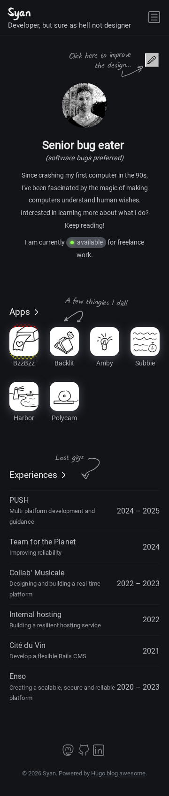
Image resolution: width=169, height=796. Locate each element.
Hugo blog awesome (118, 773)
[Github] (84, 753)
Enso (62, 686)
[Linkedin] (98, 753)
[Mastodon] (69, 753)
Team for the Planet (42, 546)
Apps (19, 312)
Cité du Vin (47, 650)
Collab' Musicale (54, 583)
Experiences (33, 475)
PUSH (52, 510)
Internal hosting (55, 619)
